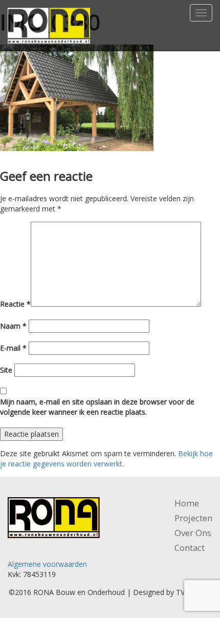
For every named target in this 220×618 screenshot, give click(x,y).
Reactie (15, 304)
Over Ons (192, 533)
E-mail (13, 348)
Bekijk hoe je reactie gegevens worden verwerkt (106, 458)
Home (186, 503)
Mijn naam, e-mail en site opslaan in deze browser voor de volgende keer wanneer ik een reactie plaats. (97, 407)
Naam (13, 326)
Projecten (193, 518)
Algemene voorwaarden (47, 564)
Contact (189, 547)
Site (6, 370)
